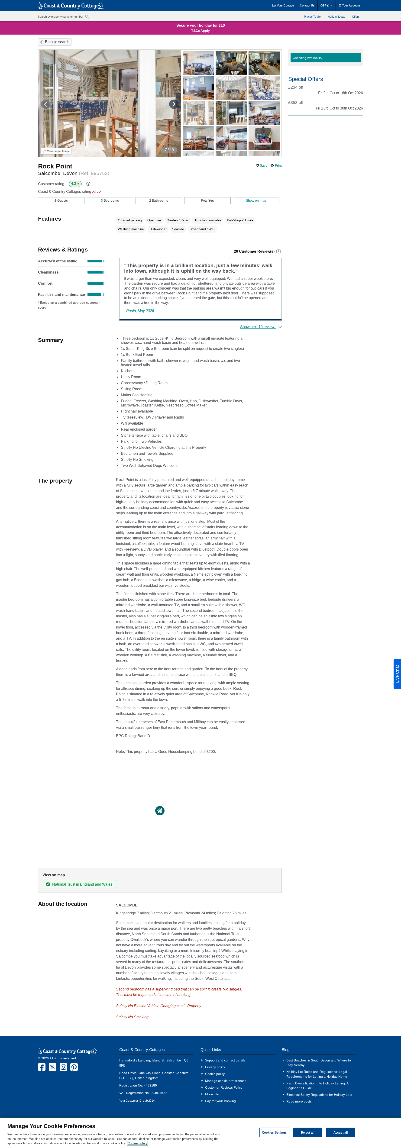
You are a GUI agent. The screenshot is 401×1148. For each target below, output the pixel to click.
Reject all (307, 1132)
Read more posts (299, 1101)
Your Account (350, 5)
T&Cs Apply (200, 30)
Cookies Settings (274, 1132)
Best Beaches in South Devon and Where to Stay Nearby (318, 1062)
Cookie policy (215, 1074)
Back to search (57, 42)
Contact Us (307, 5)
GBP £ (325, 5)
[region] (200, 1133)
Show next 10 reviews (258, 327)
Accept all (340, 1132)
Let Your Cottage (283, 5)
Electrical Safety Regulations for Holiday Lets (319, 1094)
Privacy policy (215, 1067)
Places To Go (312, 16)
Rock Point (55, 166)
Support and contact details (225, 1060)
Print (278, 165)
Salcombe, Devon (73, 173)
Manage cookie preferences (225, 1081)
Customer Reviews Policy (223, 1087)
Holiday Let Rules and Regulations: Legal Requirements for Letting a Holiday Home (316, 1074)
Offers (355, 16)
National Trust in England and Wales (82, 884)
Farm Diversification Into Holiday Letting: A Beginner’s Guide (317, 1085)
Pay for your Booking (220, 1101)
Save (263, 165)
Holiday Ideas (336, 16)
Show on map (256, 200)
